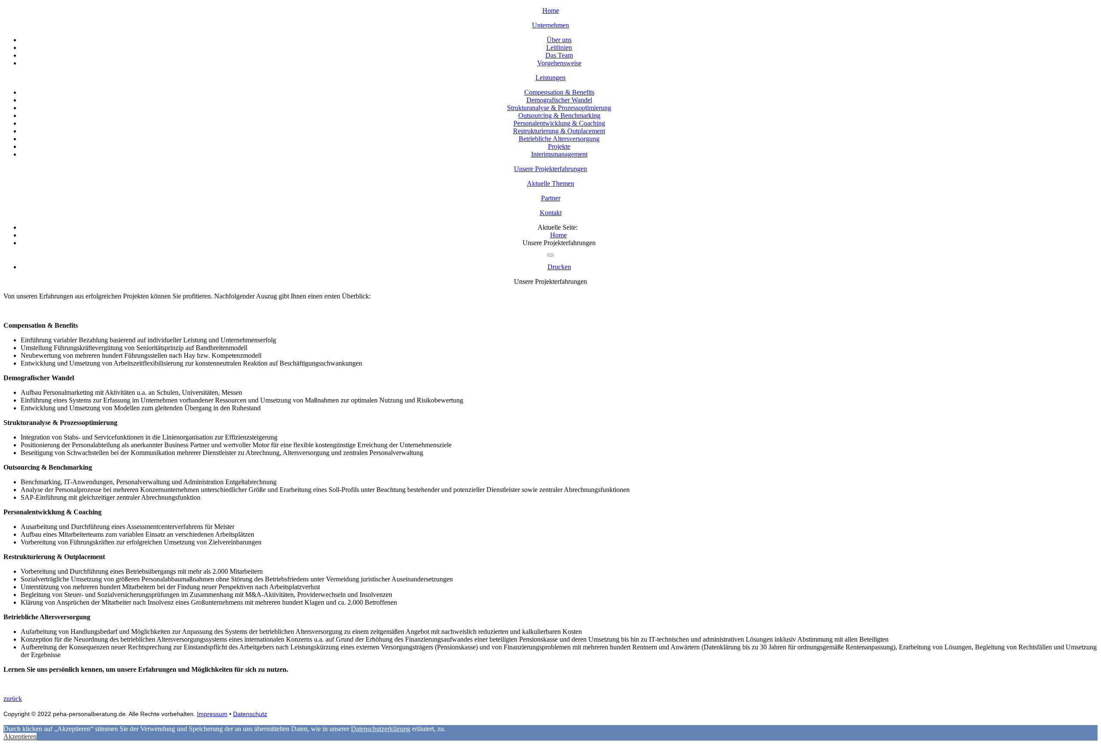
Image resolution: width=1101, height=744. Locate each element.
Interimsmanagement (559, 154)
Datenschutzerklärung (380, 728)
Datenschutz (250, 713)
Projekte (559, 146)
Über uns (559, 39)
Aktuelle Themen (550, 183)
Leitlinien (559, 47)
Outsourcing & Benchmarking (559, 115)
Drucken (559, 267)
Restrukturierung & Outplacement (559, 131)
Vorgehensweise (559, 63)
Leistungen (550, 77)
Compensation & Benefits (559, 92)
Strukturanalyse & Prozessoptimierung (559, 107)
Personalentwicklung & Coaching (559, 123)
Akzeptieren (20, 736)
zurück (12, 698)
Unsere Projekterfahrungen (550, 168)
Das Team (559, 55)
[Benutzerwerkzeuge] (550, 255)
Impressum (212, 713)
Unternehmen (550, 25)
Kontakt (551, 212)
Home (550, 10)
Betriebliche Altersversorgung (559, 138)
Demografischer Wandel (559, 100)
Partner (550, 198)
